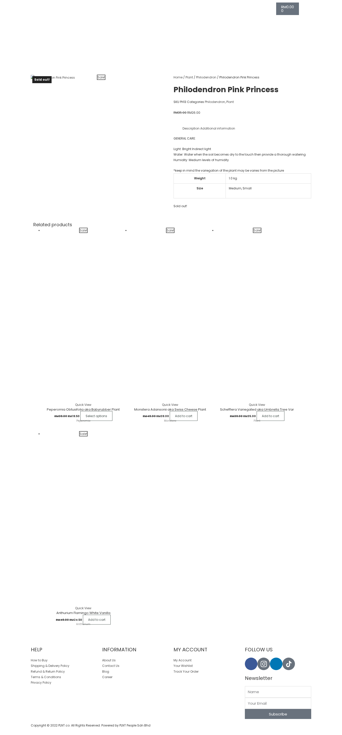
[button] (1, 732)
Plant (189, 77)
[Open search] (144, 7)
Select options (96, 416)
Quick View (83, 405)
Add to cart (183, 416)
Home (178, 77)
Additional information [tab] (217, 128)
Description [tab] (191, 128)
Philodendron (206, 77)
